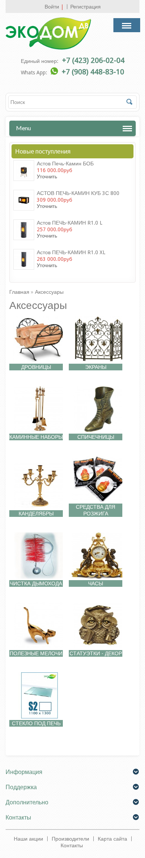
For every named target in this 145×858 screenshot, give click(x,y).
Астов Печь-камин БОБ (65, 163)
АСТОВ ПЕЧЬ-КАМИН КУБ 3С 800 (78, 193)
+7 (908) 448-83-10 (93, 71)
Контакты (72, 845)
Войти (52, 7)
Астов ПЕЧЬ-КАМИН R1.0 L (69, 223)
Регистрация (85, 7)
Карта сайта (112, 839)
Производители (70, 839)
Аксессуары (49, 292)
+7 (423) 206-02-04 (93, 60)
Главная (19, 292)
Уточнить (47, 176)
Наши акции (28, 839)
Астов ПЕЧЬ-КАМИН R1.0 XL (71, 252)
